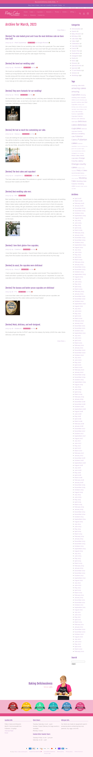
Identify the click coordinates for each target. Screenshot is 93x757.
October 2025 (79, 213)
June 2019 (77, 389)
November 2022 (79, 299)
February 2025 (79, 232)
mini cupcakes (80, 153)
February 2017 (79, 453)
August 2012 (78, 580)
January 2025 (78, 235)
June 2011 (77, 615)
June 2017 (77, 443)
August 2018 (78, 411)
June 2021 (77, 338)
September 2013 (80, 548)
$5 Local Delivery (65, 7)
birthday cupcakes (83, 107)
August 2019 (78, 384)
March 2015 (78, 504)
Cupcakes (75, 46)
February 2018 (79, 423)
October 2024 (79, 242)
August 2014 (78, 521)
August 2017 (78, 438)
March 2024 (78, 259)
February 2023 (79, 291)
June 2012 (77, 585)
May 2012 (77, 588)
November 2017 (79, 431)
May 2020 (77, 362)
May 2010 (77, 644)
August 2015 (78, 492)
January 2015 (78, 509)
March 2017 (78, 450)
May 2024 (77, 254)
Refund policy (60, 751)
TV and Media (76, 70)
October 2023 (79, 272)
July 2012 (77, 583)
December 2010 (79, 629)
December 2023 (79, 267)
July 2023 (77, 279)
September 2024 (80, 245)
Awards (74, 31)
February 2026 (79, 203)
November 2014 (79, 514)
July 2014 (77, 524)
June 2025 (77, 223)
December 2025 (79, 208)
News (73, 60)
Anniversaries (76, 29)
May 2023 (77, 284)
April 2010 (77, 646)
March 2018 (78, 421)
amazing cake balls (78, 85)
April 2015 (77, 502)
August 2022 (78, 306)
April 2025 (77, 228)
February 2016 (79, 480)
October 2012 (78, 575)
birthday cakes (75, 107)
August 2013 (78, 551)
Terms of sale (47, 753)
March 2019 (78, 394)
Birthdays (75, 36)
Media (74, 58)
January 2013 (78, 568)
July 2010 (77, 639)
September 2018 (80, 409)
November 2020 (79, 352)
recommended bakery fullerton (78, 175)
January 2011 (78, 627)
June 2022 (77, 311)
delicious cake (75, 118)
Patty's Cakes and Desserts (20, 751)
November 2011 (79, 602)
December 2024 (79, 237)
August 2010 (78, 637)
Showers (74, 63)
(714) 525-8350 (89, 7)
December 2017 (79, 428)
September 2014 (80, 519)
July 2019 (77, 387)
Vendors (74, 73)
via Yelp (33, 67)
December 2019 (79, 374)
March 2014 (78, 534)
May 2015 (77, 499)
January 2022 (78, 323)
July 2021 (77, 335)
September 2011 (79, 607)
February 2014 (79, 536)
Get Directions (81, 7)
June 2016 (77, 470)
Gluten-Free (76, 51)
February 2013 (79, 566)
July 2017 (77, 441)
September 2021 (80, 333)
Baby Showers (76, 34)
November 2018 (79, 404)
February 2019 (79, 397)
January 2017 (78, 455)
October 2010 (79, 634)
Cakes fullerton (80, 109)
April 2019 (77, 392)
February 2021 (79, 345)
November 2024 (79, 240)
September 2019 (80, 382)
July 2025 (77, 220)
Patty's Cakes (82, 170)
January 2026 (78, 206)
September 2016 (80, 463)
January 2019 (78, 399)
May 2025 (77, 225)
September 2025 (80, 215)
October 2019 (79, 379)
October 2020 (79, 355)
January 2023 (78, 294)
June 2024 (77, 252)
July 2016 (77, 468)
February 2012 (79, 595)
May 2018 (77, 416)
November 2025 (79, 210)
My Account (73, 7)
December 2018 (79, 401)
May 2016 (77, 472)
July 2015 (77, 494)
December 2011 (79, 600)
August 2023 (78, 277)
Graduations (76, 53)
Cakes (74, 41)
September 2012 (80, 578)
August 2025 (78, 218)
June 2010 (77, 641)
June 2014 (77, 526)
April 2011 (77, 619)
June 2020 (78, 360)
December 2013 (79, 541)
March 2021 (78, 343)
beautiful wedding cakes (78, 102)
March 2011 (78, 622)
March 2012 (78, 592)
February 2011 (79, 624)
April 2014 (77, 531)
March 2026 (78, 201)
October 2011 (78, 605)
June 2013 (77, 556)
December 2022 (79, 296)
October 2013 (78, 546)
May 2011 (77, 617)
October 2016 (79, 460)
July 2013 (77, 553)
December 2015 (79, 485)
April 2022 (77, 316)
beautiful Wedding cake (81, 100)
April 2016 (77, 475)
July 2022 (77, 308)
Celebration (75, 43)
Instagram (75, 56)
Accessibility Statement (49, 751)
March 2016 (78, 477)
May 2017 (77, 446)
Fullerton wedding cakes (82, 146)
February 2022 (79, 321)
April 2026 (77, 198)
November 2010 (79, 632)
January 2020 (78, 372)
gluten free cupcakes (76, 148)
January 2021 (78, 348)
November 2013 (79, 543)
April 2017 (77, 448)
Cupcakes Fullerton (77, 116)
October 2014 (78, 517)
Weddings (75, 75)
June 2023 (77, 281)
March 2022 (78, 318)
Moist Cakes (76, 155)
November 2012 (79, 573)
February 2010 (79, 651)
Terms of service (79, 751)
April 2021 (77, 340)
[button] (32, 12)
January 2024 (78, 264)
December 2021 (79, 326)
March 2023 (78, 289)
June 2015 (77, 497)
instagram (74, 153)
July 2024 (77, 250)
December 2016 (79, 458)
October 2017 (78, 433)
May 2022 (77, 313)
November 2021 (79, 328)
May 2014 (77, 529)
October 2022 (79, 301)
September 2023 (80, 274)
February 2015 (79, 507)
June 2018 (77, 414)
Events (74, 48)
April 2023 (77, 286)
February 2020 (79, 370)
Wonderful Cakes (79, 186)
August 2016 (78, 465)
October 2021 (78, 330)
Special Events (77, 65)
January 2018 (78, 426)
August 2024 (78, 247)
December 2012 (79, 570)
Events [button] (65, 12)
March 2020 (78, 367)
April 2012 (77, 590)
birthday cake (81, 104)
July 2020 (77, 357)
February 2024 (79, 262)
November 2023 (79, 269)
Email (6, 733)
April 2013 (77, 561)
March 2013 (78, 563)
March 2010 (78, 649)
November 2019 (79, 377)
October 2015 (78, 490)
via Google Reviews (42, 42)
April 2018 (77, 419)
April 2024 (77, 257)
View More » (61, 30)
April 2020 (77, 365)
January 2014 (78, 539)
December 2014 (79, 512)
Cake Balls (75, 38)
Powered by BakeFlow (35, 751)
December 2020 (79, 350)
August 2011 (78, 610)
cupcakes (80, 114)
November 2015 (79, 487)
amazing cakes (79, 88)
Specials (74, 68)
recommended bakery (78, 173)
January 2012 (78, 597)
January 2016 (78, 482)
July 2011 (77, 612)
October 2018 (79, 406)
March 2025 (78, 230)
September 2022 (80, 303)
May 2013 (77, 558)
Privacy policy (69, 751)
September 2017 (80, 436)
